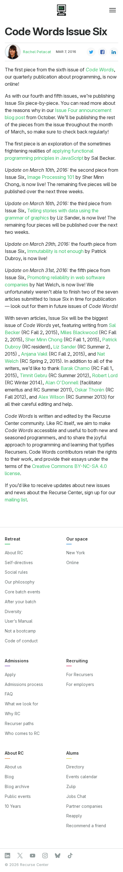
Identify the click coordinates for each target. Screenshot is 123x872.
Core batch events (22, 591)
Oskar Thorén (89, 390)
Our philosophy (20, 582)
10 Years (13, 806)
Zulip (71, 786)
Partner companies (84, 806)
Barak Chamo (75, 368)
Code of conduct (21, 640)
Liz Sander (64, 347)
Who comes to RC (22, 733)
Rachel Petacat (37, 52)
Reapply (74, 815)
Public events (18, 796)
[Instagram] (45, 855)
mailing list (16, 500)
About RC (14, 552)
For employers (80, 684)
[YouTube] (32, 855)
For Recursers (79, 674)
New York (75, 552)
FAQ (9, 694)
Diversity (13, 611)
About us (13, 766)
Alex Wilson (51, 397)
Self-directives (19, 562)
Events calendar (81, 776)
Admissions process (24, 684)
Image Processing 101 (50, 177)
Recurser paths (19, 723)
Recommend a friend (86, 825)
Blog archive (17, 786)
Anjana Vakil (34, 354)
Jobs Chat (76, 796)
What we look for (21, 703)
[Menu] (110, 10)
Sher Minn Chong (43, 340)
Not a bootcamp (20, 631)
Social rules (16, 572)
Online (72, 562)
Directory (75, 766)
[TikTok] (70, 855)
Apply (10, 674)
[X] (20, 855)
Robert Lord (105, 375)
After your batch (20, 601)
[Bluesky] (57, 855)
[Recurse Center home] (61, 10)
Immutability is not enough (55, 251)
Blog (9, 776)
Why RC (12, 713)
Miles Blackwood (79, 332)
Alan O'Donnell (62, 383)
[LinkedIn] (7, 855)
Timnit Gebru (33, 375)
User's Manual (19, 621)
